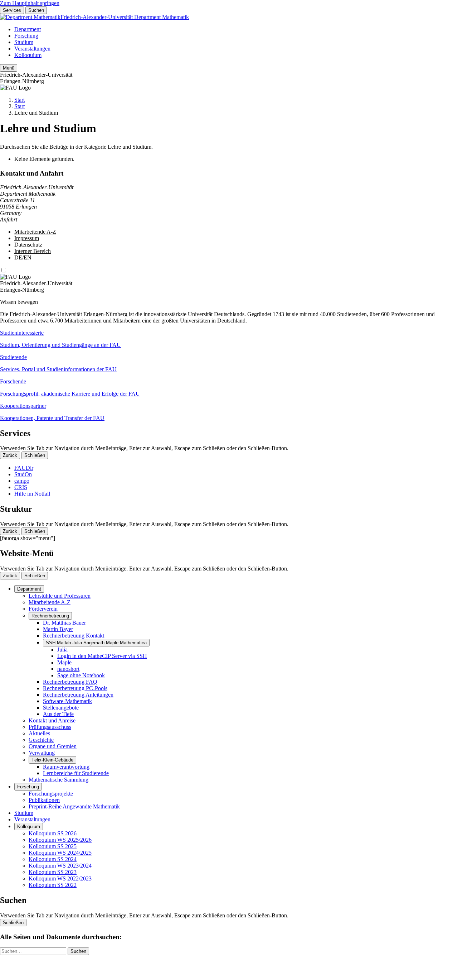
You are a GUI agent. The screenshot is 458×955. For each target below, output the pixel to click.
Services (12, 10)
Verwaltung (42, 753)
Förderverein (43, 609)
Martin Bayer (58, 629)
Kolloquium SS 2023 (53, 872)
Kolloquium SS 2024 (53, 859)
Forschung (26, 36)
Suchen (36, 10)
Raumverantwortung (66, 767)
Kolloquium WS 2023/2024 (60, 866)
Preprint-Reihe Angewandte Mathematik (74, 806)
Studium (23, 42)
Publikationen (44, 800)
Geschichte (41, 740)
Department (27, 29)
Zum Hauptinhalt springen (29, 3)
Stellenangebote (61, 708)
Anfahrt (8, 219)
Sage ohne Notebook (81, 675)
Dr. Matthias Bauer (64, 623)
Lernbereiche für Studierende (76, 773)
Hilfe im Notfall (32, 494)
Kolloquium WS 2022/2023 (60, 878)
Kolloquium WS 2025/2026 (60, 840)
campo (21, 481)
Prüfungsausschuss (50, 727)
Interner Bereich (32, 251)
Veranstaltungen (32, 49)
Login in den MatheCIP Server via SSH (102, 656)
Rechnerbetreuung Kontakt (73, 635)
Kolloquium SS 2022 (53, 885)
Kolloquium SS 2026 (53, 833)
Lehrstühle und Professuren (60, 596)
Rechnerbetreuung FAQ (70, 682)
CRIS (20, 487)
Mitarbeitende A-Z (35, 232)
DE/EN (22, 257)
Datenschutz (28, 245)
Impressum (26, 238)
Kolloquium (28, 55)
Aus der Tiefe (58, 714)
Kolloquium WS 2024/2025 (60, 853)
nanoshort (68, 669)
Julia (62, 649)
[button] (229, 339)
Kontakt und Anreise (52, 720)
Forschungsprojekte (51, 794)
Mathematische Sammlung (58, 780)
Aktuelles (39, 733)
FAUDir (23, 468)
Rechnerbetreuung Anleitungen (78, 695)
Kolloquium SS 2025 (53, 846)
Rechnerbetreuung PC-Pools (75, 688)
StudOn (23, 474)
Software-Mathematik (67, 701)
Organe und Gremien (53, 746)
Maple (64, 662)
